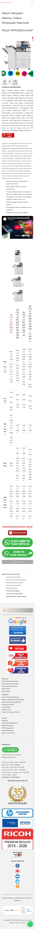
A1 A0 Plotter (6, 707)
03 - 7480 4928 (21, 762)
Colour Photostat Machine (10, 697)
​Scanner (4, 718)
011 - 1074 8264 (20, 770)
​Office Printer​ (6, 709)
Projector (5, 720)
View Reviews (29, 910)
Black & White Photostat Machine (13, 700)
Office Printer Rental (11, 588)
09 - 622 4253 (25, 772)
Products (11, 898)
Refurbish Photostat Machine (11, 702)
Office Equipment (7, 728)
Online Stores (19, 898)
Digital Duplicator (8, 725)
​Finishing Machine (7, 730)
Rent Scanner (6, 691)
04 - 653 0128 (20, 767)
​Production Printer (8, 705)
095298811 (16, 777)
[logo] (6, 2)
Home (4, 898)
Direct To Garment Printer (10, 712)
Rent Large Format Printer (10, 684)
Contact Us (17, 900)
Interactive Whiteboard (9, 723)
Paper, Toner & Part (8, 733)
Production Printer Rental (14, 593)
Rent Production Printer (10, 686)
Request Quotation (17, 562)
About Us (28, 898)
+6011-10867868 (15, 765)
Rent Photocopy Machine (10, 681)
